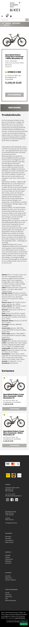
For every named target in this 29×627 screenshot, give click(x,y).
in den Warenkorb (14, 95)
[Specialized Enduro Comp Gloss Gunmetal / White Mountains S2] (14, 40)
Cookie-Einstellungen (13, 621)
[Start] (3, 23)
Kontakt (7, 592)
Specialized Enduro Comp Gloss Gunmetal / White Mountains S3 (13, 396)
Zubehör (7, 557)
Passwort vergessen (10, 580)
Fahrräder (8, 23)
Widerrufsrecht (9, 542)
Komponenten (9, 559)
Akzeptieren (23, 624)
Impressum (8, 594)
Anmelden (8, 576)
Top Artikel (8, 538)
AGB (6, 598)
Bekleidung (8, 561)
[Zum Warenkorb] (7, 16)
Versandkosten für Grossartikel (11, 78)
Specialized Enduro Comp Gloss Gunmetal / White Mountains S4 (13, 433)
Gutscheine (8, 563)
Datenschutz (8, 596)
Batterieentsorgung (10, 600)
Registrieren (8, 578)
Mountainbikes (16, 23)
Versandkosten (9, 540)
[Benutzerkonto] (10, 16)
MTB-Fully (7, 25)
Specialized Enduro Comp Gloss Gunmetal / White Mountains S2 (14, 56)
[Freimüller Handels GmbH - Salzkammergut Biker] (15, 7)
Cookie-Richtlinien (19, 618)
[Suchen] (27, 19)
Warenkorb (8, 536)
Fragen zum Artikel (14, 108)
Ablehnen (24, 621)
